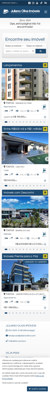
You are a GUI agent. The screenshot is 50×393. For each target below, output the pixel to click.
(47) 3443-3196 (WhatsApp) (21, 330)
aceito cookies (38, 389)
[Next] (44, 85)
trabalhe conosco (17, 341)
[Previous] (5, 85)
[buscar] (40, 51)
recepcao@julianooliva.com (21, 336)
